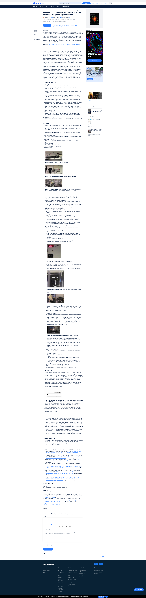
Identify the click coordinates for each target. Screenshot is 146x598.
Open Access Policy (62, 582)
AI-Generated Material (72, 579)
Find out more (101, 596)
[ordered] (63, 526)
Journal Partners (61, 586)
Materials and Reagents (36, 31)
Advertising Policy (82, 573)
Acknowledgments (37, 39)
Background (36, 28)
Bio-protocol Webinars (98, 575)
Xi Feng (49, 21)
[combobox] (57, 545)
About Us (60, 570)
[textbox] (53, 545)
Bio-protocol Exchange (98, 570)
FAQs (44, 572)
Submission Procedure (72, 570)
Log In (102, 3)
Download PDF (101, 556)
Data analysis (36, 36)
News (44, 568)
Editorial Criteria (71, 577)
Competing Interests (72, 582)
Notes (35, 37)
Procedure (35, 34)
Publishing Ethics (71, 581)
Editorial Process (71, 575)
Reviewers (60, 577)
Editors (59, 575)
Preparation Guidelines (72, 572)
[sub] (56, 526)
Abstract (35, 27)
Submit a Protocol (71, 573)
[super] (53, 526)
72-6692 (50, 126)
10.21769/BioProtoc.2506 (49, 497)
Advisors (59, 573)
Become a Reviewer (65, 6)
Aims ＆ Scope (61, 572)
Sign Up (106, 3)
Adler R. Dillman (55, 21)
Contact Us (60, 591)
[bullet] (60, 526)
